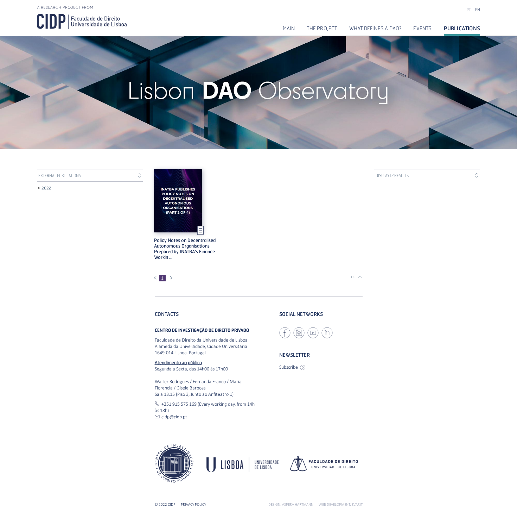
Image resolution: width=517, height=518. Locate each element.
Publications (462, 28)
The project (322, 28)
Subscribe (288, 367)
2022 (46, 188)
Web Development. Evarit (341, 504)
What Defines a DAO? (375, 28)
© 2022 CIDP (165, 504)
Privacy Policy (193, 504)
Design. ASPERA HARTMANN (290, 504)
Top (352, 277)
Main (289, 28)
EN (477, 10)
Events (422, 28)
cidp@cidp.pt (174, 417)
